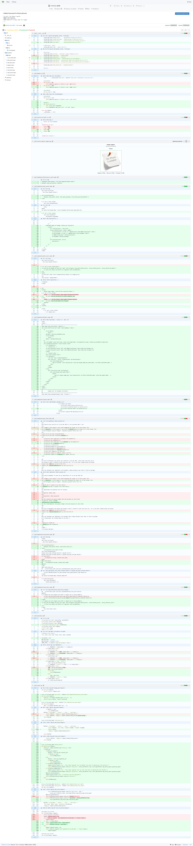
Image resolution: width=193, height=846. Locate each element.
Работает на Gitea (6, 844)
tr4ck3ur (53, 6)
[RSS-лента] (110, 6)
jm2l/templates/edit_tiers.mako (43, 256)
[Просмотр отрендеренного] (186, 141)
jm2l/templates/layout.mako (42, 399)
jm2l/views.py (38, 685)
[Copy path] (45, 33)
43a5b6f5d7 (174, 25)
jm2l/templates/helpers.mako (42, 317)
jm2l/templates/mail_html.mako (43, 418)
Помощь (14, 1)
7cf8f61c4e (186, 25)
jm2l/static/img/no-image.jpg (42, 141)
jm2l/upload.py (38, 615)
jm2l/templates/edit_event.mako (43, 186)
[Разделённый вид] (185, 30)
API (190, 844)
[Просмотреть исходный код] (184, 141)
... (4, 21)
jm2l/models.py (38, 73)
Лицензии (185, 844)
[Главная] (3, 2)
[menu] (189, 30)
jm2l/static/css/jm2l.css (41, 117)
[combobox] (182, 30)
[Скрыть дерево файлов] (3, 30)
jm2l (58, 6)
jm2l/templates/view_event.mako (43, 534)
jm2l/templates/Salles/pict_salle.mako (45, 177)
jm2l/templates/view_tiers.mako (43, 587)
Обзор (8, 1)
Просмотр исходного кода (182, 13)
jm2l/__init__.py (39, 33)
